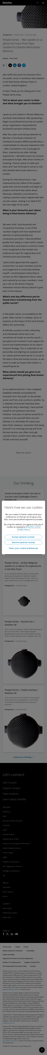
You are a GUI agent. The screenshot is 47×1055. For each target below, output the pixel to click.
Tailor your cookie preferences (23, 548)
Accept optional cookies (23, 537)
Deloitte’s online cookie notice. (29, 528)
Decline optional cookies (23, 542)
